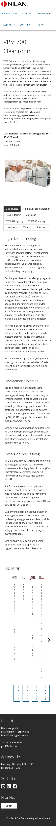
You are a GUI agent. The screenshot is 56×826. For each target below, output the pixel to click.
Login (9, 805)
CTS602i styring (14, 221)
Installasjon (12, 227)
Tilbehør (27, 227)
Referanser (27, 13)
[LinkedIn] (9, 786)
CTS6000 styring (36, 221)
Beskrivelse (12, 208)
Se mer (19, 693)
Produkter (8, 13)
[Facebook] (15, 786)
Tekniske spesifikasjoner (36, 208)
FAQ (38, 25)
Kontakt (8, 25)
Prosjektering (13, 214)
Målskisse (30, 214)
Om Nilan (43, 13)
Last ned (25, 25)
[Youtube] (3, 786)
